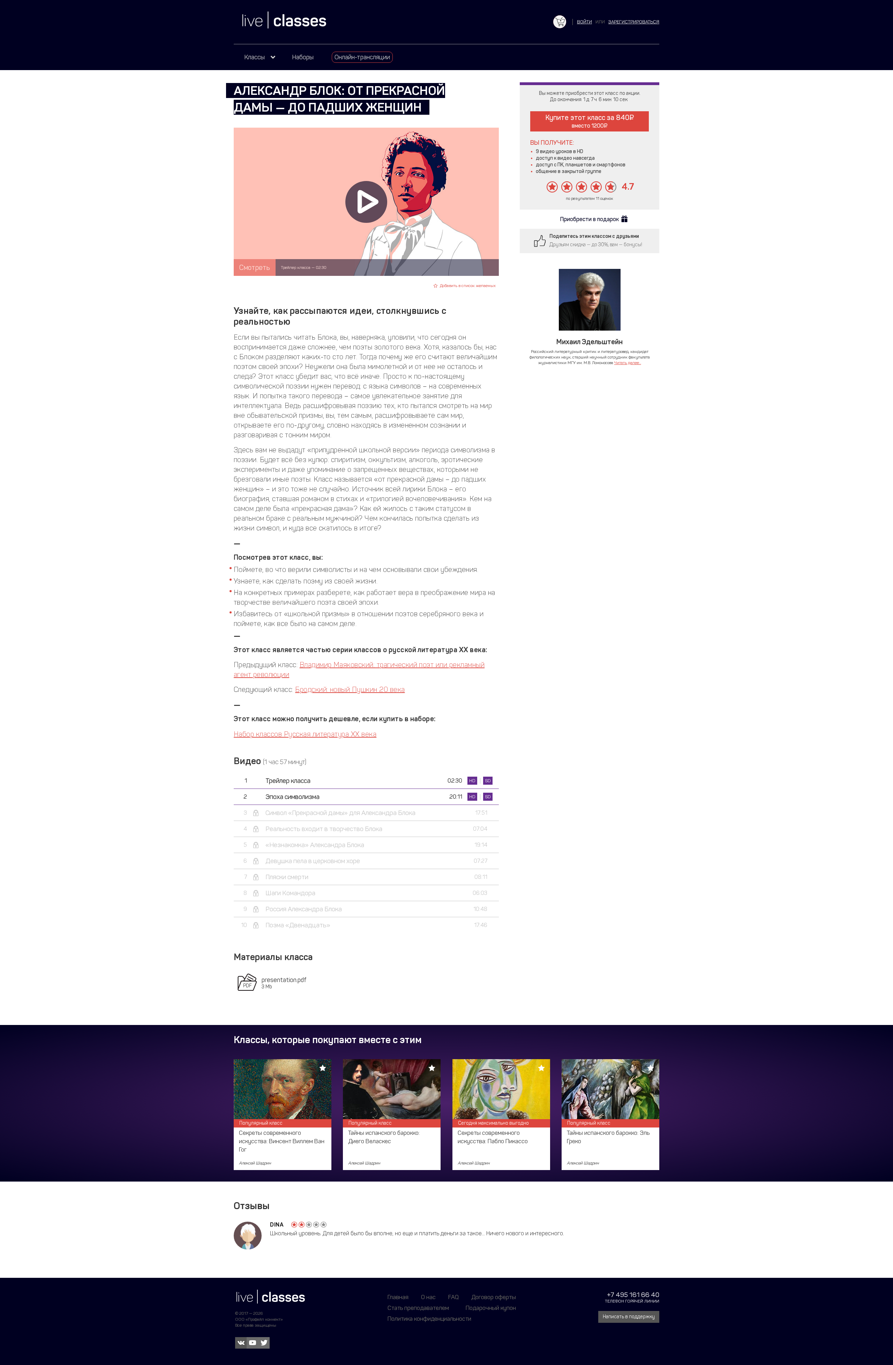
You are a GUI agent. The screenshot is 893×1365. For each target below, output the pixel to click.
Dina (277, 1224)
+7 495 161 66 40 (633, 1295)
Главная (398, 1297)
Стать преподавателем (418, 1307)
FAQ (453, 1297)
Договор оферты (493, 1297)
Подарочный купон (491, 1307)
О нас (428, 1297)
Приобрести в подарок (589, 219)
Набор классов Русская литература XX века (305, 734)
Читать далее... (627, 362)
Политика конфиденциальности (429, 1318)
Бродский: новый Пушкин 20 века (350, 689)
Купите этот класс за (587, 121)
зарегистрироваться (633, 21)
